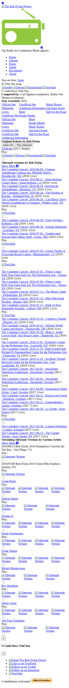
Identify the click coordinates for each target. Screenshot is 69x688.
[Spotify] (7, 87)
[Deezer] (19, 87)
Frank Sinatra (9, 550)
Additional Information (32, 108)
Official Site (9, 104)
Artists (12, 67)
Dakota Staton (9, 498)
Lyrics (5, 111)
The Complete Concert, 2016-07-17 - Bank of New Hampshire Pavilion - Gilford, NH (31, 306)
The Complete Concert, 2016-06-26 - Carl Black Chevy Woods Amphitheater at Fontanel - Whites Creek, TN (33, 201)
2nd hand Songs (55, 108)
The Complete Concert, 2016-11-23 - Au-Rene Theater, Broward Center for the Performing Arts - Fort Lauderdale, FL (33, 362)
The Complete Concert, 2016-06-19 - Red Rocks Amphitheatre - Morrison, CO (29, 187)
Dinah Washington (12, 533)
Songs (12, 63)
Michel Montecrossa (13, 568)
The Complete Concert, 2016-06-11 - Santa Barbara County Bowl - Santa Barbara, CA (31, 181)
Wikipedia (7, 108)
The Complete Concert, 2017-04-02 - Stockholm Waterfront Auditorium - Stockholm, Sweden (29, 380)
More (22, 111)
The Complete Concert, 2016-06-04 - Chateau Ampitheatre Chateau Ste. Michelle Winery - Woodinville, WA (28, 173)
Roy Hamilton (9, 585)
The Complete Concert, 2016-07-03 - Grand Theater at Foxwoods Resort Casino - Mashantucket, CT (33, 252)
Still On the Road (56, 111)
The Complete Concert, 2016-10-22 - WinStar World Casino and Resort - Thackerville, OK (32, 327)
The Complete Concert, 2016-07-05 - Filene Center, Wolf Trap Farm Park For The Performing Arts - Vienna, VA (34, 275)
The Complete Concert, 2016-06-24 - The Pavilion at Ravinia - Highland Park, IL (32, 194)
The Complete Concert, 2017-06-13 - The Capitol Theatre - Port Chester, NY (30, 434)
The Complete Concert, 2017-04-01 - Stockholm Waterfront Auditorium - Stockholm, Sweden (29, 370)
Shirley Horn (9, 603)
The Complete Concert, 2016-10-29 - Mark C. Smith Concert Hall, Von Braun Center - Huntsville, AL (32, 334)
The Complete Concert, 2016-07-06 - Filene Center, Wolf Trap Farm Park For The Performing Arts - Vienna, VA (34, 285)
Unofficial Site (27, 104)
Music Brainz (54, 104)
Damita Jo (7, 516)
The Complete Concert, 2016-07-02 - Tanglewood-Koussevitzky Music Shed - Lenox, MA (31, 235)
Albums (13, 60)
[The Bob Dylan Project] (16, 6)
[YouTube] (49, 87)
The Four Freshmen (12, 620)
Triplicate (6, 148)
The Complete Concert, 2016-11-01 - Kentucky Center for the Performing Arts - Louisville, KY (33, 344)
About (12, 73)
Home (12, 57)
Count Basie (8, 481)
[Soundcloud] (33, 87)
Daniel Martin (27, 115)
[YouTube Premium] (8, 315)
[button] (10, 166)
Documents (15, 70)
